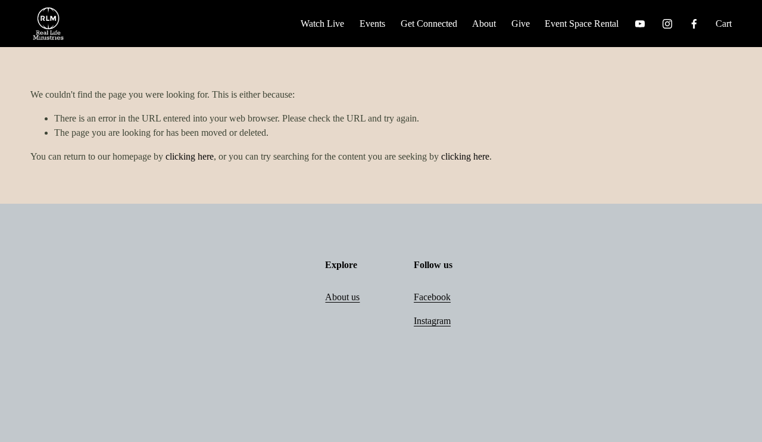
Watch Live (322, 23)
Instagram (432, 321)
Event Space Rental (582, 23)
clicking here (189, 156)
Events (372, 23)
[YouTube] (640, 24)
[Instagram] (667, 24)
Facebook (432, 297)
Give (520, 23)
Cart (724, 23)
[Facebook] (694, 24)
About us (342, 297)
